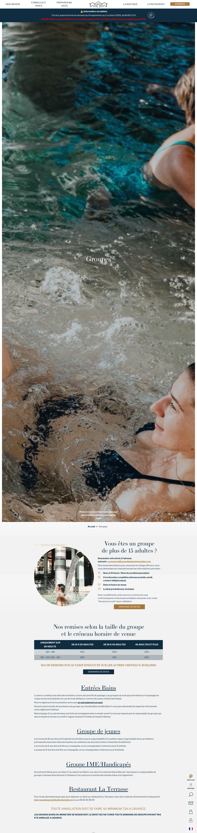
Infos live (191, 780)
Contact (191, 803)
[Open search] (191, 795)
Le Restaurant (156, 4)
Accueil (91, 526)
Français (191, 829)
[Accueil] (98, 9)
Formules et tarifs (38, 4)
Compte (191, 820)
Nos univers (13, 4)
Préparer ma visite (64, 4)
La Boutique (130, 4)
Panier (191, 812)
